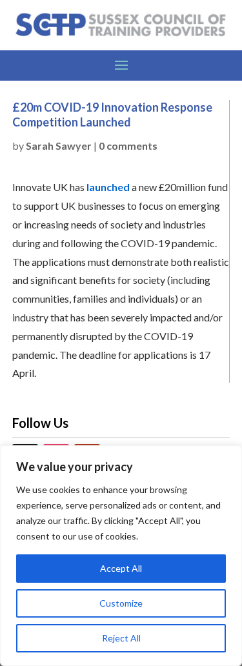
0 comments (128, 145)
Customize (121, 603)
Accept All (121, 568)
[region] (121, 555)
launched (108, 187)
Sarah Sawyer (59, 145)
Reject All (121, 637)
